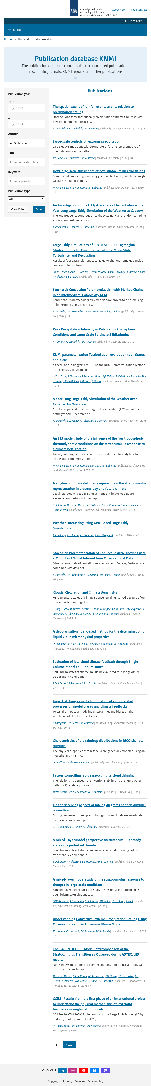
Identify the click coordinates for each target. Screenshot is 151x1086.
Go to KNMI (135, 21)
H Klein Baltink (71, 381)
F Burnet (85, 762)
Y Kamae (133, 505)
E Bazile (57, 381)
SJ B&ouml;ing (61, 827)
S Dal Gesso (94, 465)
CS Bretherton (126, 976)
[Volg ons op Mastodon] (105, 1070)
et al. (66, 1026)
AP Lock (68, 981)
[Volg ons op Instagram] (73, 1070)
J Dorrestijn (59, 311)
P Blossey (120, 272)
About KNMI (119, 9)
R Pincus (120, 609)
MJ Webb (112, 614)
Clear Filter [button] (18, 209)
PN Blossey (111, 976)
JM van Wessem (104, 861)
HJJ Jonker (73, 227)
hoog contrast (139, 9)
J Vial (65, 510)
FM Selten (72, 723)
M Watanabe (98, 614)
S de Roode (88, 861)
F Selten (116, 311)
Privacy (67, 1081)
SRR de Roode (61, 901)
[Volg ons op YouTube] (83, 1070)
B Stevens (73, 276)
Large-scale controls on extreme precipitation (87, 141)
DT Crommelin (75, 311)
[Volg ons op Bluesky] (94, 1070)
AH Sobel (85, 614)
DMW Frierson (81, 609)
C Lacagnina (59, 723)
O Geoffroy (59, 762)
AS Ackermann (106, 272)
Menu (17, 30)
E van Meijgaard (104, 535)
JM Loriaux (59, 158)
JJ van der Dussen (62, 187)
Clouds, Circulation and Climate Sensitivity (85, 592)
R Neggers (73, 376)
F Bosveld (85, 381)
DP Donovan (60, 644)
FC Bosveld (101, 420)
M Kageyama (107, 609)
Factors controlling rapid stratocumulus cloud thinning (93, 775)
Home (8, 39)
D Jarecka (131, 272)
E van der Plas (138, 376)
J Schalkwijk (59, 227)
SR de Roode (80, 187)
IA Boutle (122, 505)
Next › (70, 1044)
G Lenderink (75, 128)
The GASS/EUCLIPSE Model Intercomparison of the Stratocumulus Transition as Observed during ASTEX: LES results (96, 954)
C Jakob (116, 575)
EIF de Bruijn (123, 376)
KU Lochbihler (60, 128)
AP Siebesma (91, 128)
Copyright (54, 1081)
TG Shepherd (134, 609)
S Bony (56, 609)
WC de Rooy (59, 376)
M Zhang (58, 1026)
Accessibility (95, 1081)
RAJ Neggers (81, 981)
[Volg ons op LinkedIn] (62, 1070)
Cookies (80, 1081)
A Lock (141, 272)
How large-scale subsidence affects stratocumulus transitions (99, 171)
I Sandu (72, 272)
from (11, 102)
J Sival (129, 901)
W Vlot (111, 376)
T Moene (96, 381)
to (9, 117)
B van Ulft (100, 376)
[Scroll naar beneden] (75, 78)
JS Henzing (92, 644)
